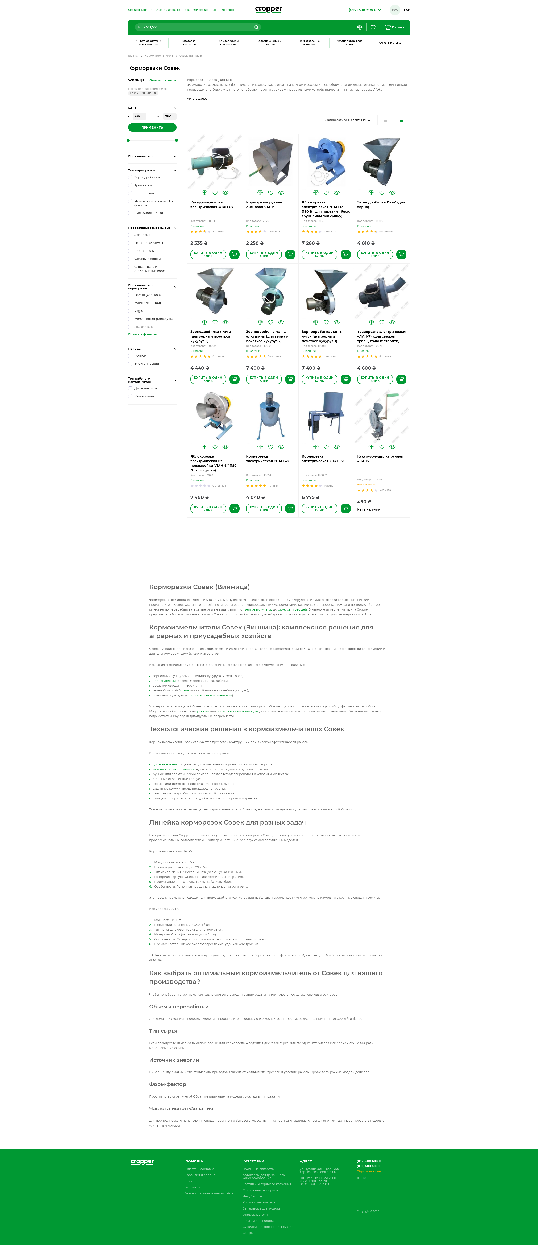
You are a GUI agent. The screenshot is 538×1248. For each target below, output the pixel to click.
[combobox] (198, 27)
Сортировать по (335, 120)
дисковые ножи (165, 764)
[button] (204, 193)
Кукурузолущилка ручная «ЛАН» (380, 459)
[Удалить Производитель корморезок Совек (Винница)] (155, 93)
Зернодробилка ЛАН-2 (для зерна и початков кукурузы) (210, 336)
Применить (152, 127)
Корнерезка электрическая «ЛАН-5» (323, 459)
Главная (133, 55)
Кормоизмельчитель (159, 55)
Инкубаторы (252, 1196)
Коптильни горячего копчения (267, 1184)
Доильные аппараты (258, 1169)
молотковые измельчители (174, 769)
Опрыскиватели (255, 1214)
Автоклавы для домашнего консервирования (264, 1177)
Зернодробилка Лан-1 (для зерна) (381, 205)
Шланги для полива (258, 1220)
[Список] (402, 120)
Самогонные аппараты (260, 1190)
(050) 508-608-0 (368, 1166)
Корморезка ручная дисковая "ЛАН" (264, 205)
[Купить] (234, 254)
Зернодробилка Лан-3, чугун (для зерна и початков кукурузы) (322, 336)
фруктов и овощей (292, 609)
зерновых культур (258, 609)
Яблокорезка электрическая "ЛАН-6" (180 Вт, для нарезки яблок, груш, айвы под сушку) (326, 209)
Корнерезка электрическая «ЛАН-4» (267, 459)
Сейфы (248, 1233)
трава (184, 690)
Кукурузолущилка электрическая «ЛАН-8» (211, 205)
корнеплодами (164, 680)
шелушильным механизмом (210, 695)
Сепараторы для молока (261, 1208)
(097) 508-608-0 (369, 1161)
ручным (203, 711)
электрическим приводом (237, 711)
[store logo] (269, 10)
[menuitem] (140, 10)
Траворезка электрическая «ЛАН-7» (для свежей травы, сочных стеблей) (381, 336)
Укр (407, 9)
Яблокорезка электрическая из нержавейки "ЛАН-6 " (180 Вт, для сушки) (213, 463)
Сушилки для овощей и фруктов (268, 1227)
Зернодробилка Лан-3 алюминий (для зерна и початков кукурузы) (267, 336)
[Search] (255, 27)
